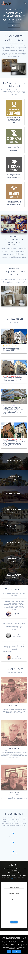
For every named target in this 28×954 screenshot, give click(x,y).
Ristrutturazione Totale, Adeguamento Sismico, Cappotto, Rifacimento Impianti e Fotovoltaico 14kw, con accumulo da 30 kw (13, 348)
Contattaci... (14, 25)
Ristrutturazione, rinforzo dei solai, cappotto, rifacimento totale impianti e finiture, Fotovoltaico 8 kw (13, 379)
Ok (8, 951)
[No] (26, 944)
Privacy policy (16, 951)
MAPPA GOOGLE (14, 878)
